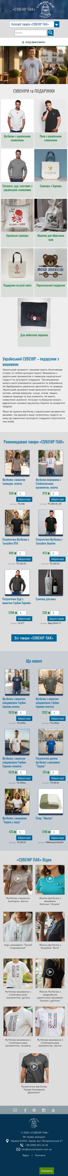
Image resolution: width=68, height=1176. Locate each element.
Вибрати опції (24, 499)
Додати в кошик (56, 618)
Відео (26, 1155)
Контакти (46, 1170)
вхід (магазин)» (35, 42)
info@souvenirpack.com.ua (37, 1149)
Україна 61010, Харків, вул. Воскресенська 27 (37, 1140)
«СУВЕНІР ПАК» (24, 9)
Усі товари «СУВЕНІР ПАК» (34, 638)
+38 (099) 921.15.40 (36, 1145)
